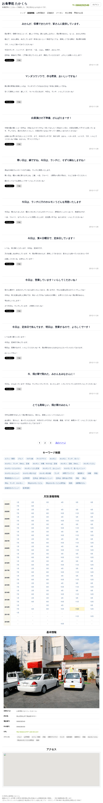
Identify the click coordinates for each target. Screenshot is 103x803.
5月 (77, 502)
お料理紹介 (40, 12)
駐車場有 (26, 488)
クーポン (59, 12)
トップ (22, 12)
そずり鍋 (30, 458)
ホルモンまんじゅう (12, 473)
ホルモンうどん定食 (32, 468)
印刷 (19, 60)
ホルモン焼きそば (29, 473)
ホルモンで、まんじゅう (52, 468)
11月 (77, 513)
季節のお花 (78, 12)
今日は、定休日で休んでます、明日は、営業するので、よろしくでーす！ (51, 327)
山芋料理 (26, 478)
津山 (84, 478)
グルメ (20, 458)
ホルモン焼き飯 (45, 473)
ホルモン (53, 458)
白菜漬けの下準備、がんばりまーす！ (51, 118)
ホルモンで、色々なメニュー (74, 468)
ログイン (96, 4)
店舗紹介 (50, 12)
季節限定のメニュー (12, 478)
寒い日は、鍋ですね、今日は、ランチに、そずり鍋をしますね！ (51, 160)
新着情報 (30, 12)
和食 (96, 473)
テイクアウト (41, 458)
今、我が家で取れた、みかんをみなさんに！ (51, 374)
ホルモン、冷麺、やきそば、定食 (45, 463)
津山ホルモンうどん (35, 483)
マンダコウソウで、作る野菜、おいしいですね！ (51, 76)
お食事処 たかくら (15, 3)
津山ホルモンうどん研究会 (55, 483)
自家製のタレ (80, 483)
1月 (18, 502)
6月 (92, 502)
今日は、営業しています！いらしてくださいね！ (51, 280)
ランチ (56, 473)
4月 (62, 502)
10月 (62, 513)
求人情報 (68, 12)
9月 (47, 513)
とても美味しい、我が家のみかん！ (51, 405)
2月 (33, 502)
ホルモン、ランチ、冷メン (69, 458)
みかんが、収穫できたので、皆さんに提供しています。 (51, 23)
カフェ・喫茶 (10, 458)
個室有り (81, 473)
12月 (92, 513)
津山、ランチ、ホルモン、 (14, 483)
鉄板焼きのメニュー (12, 488)
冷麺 (89, 473)
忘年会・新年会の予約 (64, 478)
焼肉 (70, 483)
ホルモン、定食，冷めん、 (70, 463)
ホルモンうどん (89, 463)
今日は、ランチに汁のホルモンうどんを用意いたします (51, 202)
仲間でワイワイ (68, 473)
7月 (18, 506)
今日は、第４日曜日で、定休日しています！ (51, 238)
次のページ (60, 442)
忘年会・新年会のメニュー (43, 478)
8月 (33, 506)
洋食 (77, 478)
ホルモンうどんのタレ (13, 468)
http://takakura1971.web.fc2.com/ (27, 732)
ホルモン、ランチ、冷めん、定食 (17, 463)
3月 (47, 502)
